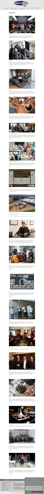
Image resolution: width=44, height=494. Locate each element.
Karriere (27, 8)
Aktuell (32, 8)
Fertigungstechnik (21, 8)
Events (10, 114)
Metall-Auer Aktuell (11, 133)
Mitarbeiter (15, 133)
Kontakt (36, 8)
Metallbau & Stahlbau (13, 8)
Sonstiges (10, 34)
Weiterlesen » (10, 66)
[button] (39, 7)
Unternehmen (6, 8)
